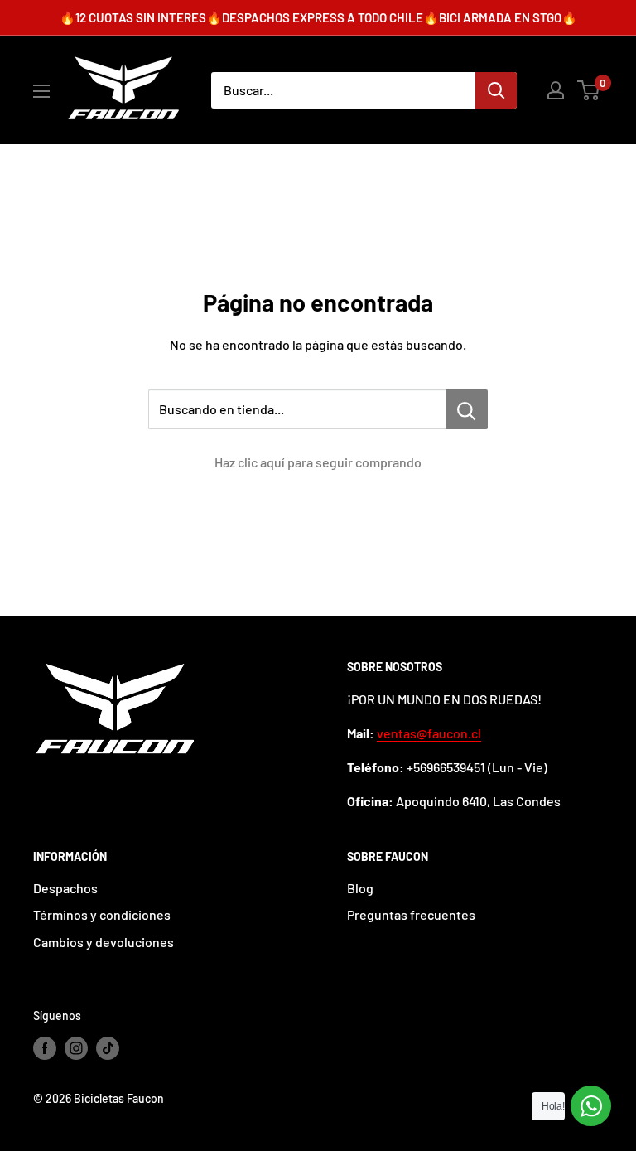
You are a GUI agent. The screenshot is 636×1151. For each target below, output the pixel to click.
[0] (589, 90)
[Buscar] (496, 90)
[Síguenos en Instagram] (76, 1047)
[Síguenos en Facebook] (44, 1047)
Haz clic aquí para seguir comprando (318, 462)
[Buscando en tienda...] (467, 409)
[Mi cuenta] (555, 90)
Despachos (65, 888)
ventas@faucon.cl (429, 733)
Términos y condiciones (102, 914)
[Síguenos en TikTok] (107, 1047)
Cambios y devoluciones (103, 942)
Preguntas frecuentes (411, 914)
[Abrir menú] (41, 91)
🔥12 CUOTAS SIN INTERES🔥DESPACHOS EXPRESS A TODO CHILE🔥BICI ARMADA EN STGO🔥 (318, 17)
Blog (360, 888)
